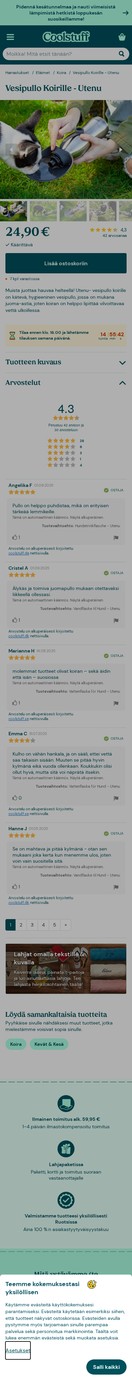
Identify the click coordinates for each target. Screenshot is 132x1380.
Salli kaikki (106, 1367)
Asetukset (17, 1350)
